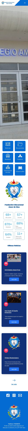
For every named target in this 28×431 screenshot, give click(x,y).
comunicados (20, 171)
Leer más (14, 279)
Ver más (14, 384)
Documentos (20, 148)
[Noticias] (8, 144)
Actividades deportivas (12, 270)
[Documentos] (20, 144)
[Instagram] (14, 395)
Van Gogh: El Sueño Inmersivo (11, 311)
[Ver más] (14, 380)
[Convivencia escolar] (8, 167)
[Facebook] (8, 395)
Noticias (7, 148)
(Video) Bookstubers (12, 358)
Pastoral (20, 159)
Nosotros (8, 159)
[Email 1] (20, 395)
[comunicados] (20, 168)
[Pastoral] (20, 156)
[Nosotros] (8, 156)
